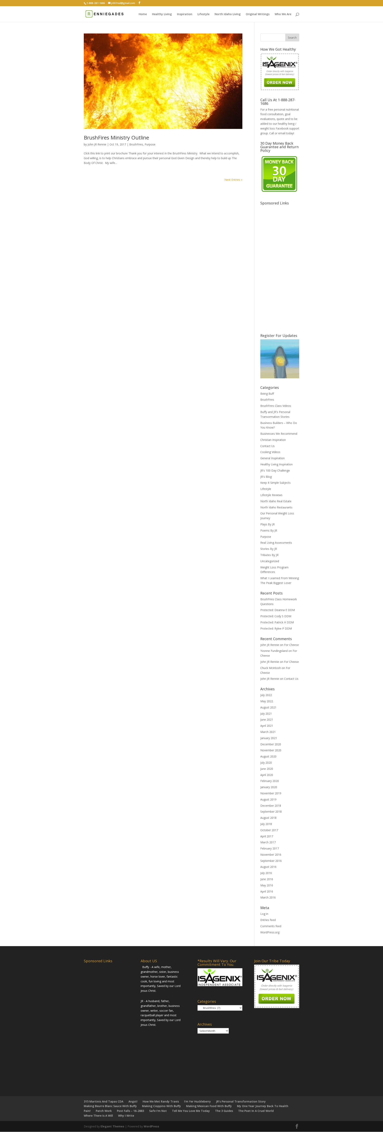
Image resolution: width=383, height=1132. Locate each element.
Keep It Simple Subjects (275, 483)
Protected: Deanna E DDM (277, 610)
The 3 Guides (224, 1111)
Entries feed (268, 920)
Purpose (150, 144)
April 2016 (266, 891)
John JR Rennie (97, 144)
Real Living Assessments (276, 542)
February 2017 (269, 848)
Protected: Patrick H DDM (277, 622)
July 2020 (266, 762)
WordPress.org (269, 932)
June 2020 (266, 769)
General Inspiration (272, 458)
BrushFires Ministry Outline (116, 137)
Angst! (132, 1101)
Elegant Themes (112, 1126)
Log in (264, 914)
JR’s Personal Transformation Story (241, 1101)
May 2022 (266, 701)
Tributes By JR (269, 555)
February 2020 (269, 781)
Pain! (87, 1111)
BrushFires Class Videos (275, 406)
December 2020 (270, 744)
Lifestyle (203, 14)
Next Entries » (233, 179)
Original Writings (257, 14)
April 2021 (266, 726)
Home (143, 14)
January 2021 (268, 738)
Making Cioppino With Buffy (161, 1106)
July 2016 (266, 873)
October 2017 (269, 830)
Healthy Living (162, 14)
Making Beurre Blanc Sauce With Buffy (110, 1106)
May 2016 (266, 885)
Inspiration (184, 14)
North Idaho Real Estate (275, 501)
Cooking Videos (270, 452)
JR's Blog (266, 477)
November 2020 (270, 750)
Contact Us (267, 446)
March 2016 (268, 897)
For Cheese (291, 645)
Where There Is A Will (98, 1115)
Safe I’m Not (158, 1111)
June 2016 (266, 879)
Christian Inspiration (273, 440)
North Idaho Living (228, 14)
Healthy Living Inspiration (276, 464)
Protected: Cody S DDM (275, 616)
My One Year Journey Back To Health (262, 1106)
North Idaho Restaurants (276, 507)
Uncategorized (269, 561)
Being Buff (267, 393)
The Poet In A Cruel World (256, 1111)
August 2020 (268, 756)
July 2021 (266, 713)
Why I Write (126, 1115)
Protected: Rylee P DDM (276, 628)
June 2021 (266, 719)
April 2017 (266, 836)
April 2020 (266, 775)
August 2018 (268, 818)
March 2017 (268, 842)
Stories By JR (268, 549)
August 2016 (268, 867)
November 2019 (270, 793)
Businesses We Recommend (278, 434)
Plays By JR (267, 524)
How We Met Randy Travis (161, 1101)
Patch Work (104, 1111)
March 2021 (268, 732)
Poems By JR (268, 530)
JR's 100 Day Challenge (275, 470)
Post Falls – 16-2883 (130, 1111)
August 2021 (268, 707)
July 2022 (266, 695)
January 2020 (268, 787)
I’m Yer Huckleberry (197, 1101)
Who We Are (283, 14)
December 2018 (270, 805)
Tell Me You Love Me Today (191, 1111)
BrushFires (136, 144)
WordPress (151, 1126)
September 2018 (271, 811)
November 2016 (270, 854)
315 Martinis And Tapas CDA (103, 1101)
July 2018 (266, 824)
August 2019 (268, 799)
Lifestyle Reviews (271, 495)
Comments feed (270, 926)
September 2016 (271, 861)
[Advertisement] (290, 266)
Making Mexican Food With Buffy (209, 1106)
